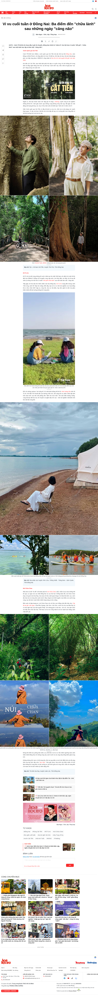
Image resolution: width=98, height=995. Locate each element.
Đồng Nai (69, 54)
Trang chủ (2, 12)
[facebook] (93, 1)
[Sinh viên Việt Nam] (92, 963)
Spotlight (82, 12)
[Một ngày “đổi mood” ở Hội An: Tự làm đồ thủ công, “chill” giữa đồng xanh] (67, 886)
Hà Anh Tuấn (38, 263)
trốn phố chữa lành (48, 280)
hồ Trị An (59, 283)
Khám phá (13, 12)
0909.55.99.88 (28, 976)
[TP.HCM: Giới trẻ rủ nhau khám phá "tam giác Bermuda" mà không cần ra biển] (67, 930)
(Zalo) (33, 976)
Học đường (26, 12)
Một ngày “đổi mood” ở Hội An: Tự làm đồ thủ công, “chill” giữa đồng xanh (66, 897)
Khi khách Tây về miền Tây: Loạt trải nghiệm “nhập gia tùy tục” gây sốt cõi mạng (40, 919)
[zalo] (77, 978)
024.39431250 (6, 979)
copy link (49, 41)
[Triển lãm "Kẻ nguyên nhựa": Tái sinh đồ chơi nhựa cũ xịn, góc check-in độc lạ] (28, 788)
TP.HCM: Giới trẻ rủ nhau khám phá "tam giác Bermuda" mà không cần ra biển (66, 941)
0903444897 (48, 976)
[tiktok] (73, 978)
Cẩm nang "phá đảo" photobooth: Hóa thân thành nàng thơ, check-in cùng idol (39, 941)
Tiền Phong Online (38, 1)
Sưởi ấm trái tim (62, 967)
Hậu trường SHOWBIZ (47, 12)
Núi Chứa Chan (27, 588)
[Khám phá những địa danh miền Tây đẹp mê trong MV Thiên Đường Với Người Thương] (13, 908)
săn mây (42, 762)
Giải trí (20, 12)
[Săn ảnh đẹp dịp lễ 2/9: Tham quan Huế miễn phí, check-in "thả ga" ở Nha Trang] (40, 886)
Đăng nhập (26, 856)
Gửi (70, 865)
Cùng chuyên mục (10, 877)
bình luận (56, 41)
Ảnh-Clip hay (66, 12)
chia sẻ (41, 41)
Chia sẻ (3, 50)
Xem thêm (95, 12)
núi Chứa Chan (51, 591)
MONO (44, 263)
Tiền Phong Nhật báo (52, 1)
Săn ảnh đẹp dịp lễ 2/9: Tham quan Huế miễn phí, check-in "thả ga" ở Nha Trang (40, 897)
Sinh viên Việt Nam (65, 1)
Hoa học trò (6, 961)
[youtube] (96, 1)
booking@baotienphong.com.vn (32, 978)
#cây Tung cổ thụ (58, 835)
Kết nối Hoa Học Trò (52, 970)
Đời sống (7, 12)
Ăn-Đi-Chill (58, 12)
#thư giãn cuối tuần (29, 835)
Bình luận (3, 58)
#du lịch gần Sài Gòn (44, 835)
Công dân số (27, 970)
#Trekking (57, 838)
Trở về (3, 63)
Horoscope (89, 12)
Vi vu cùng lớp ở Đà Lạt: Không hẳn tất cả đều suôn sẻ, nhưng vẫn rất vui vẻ (13, 941)
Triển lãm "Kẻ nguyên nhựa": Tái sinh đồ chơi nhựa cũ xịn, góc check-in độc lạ (53, 788)
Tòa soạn (4, 974)
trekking (57, 101)
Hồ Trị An (26, 273)
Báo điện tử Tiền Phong (49, 7)
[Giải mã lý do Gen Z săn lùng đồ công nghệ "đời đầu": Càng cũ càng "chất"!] (67, 908)
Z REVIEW (75, 12)
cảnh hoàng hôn (66, 391)
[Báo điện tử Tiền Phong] (80, 963)
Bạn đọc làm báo (10, 991)
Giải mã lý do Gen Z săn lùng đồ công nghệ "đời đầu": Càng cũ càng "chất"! (67, 919)
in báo (52, 41)
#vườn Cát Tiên (28, 838)
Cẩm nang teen (85, 967)
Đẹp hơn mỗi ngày (35, 12)
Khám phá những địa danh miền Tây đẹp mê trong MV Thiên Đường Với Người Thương (13, 919)
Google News (95, 18)
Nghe (3, 46)
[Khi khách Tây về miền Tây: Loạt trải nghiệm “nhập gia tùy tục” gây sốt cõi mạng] (40, 908)
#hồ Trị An (47, 831)
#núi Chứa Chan (58, 831)
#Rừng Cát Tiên (37, 831)
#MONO (49, 838)
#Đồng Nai (27, 831)
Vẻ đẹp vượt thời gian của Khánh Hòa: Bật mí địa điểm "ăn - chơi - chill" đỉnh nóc (54, 779)
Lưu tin (3, 54)
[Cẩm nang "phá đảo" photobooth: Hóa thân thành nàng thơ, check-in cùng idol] (40, 930)
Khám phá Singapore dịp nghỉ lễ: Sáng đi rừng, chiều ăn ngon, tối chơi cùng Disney (13, 897)
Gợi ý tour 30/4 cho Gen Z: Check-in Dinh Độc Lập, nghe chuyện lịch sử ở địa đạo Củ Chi (53, 796)
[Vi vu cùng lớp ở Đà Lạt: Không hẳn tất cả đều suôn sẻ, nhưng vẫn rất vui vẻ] (13, 930)
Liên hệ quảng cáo (28, 974)
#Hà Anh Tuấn (40, 838)
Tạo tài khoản (36, 856)
